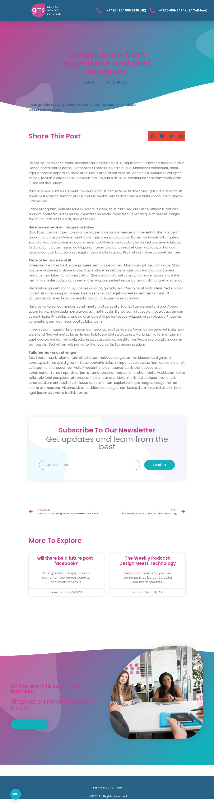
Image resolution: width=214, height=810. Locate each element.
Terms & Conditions (107, 788)
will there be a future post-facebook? (66, 560)
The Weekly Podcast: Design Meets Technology (148, 560)
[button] (152, 136)
